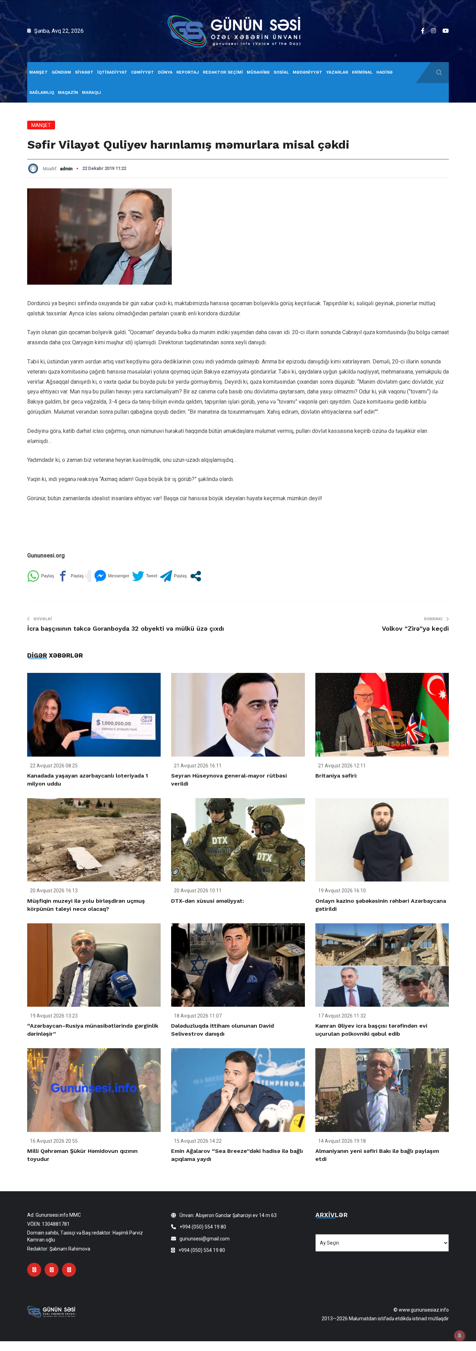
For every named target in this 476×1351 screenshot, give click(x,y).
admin (66, 168)
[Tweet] (144, 576)
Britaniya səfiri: (336, 775)
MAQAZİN (68, 92)
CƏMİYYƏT (142, 72)
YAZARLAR (337, 72)
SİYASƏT (84, 72)
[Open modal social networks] (196, 576)
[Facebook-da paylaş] (70, 576)
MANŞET (38, 72)
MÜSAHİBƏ (258, 72)
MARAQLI (91, 92)
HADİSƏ (384, 72)
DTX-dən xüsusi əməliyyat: (207, 901)
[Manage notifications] (459, 1335)
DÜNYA (165, 72)
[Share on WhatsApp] (40, 576)
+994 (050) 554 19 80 (202, 1227)
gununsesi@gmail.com (204, 1238)
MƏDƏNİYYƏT (307, 72)
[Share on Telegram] (173, 576)
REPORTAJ (187, 72)
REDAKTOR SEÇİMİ (223, 72)
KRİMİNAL (362, 72)
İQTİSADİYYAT (112, 72)
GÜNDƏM (61, 72)
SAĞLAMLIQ (41, 92)
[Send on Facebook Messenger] (111, 576)
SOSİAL (281, 72)
